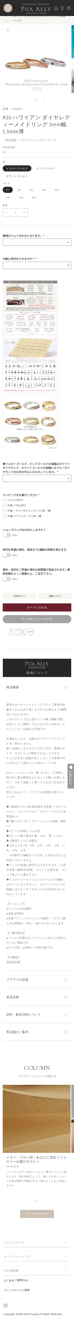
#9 (19, 189)
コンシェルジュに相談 (17, 1290)
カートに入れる (37, 607)
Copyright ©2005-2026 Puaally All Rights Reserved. (33, 1314)
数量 (5, 205)
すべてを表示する (37, 1213)
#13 (44, 189)
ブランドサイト (14, 1242)
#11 (31, 189)
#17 (8, 197)
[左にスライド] (29, 100)
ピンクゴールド (46, 168)
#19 (21, 197)
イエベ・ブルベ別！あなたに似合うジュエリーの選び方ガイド (36, 1159)
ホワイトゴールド (17, 176)
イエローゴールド (17, 168)
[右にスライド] (45, 100)
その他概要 (11, 1270)
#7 (7, 189)
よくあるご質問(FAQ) (16, 1280)
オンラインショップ (17, 1256)
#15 (57, 189)
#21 (34, 197)
